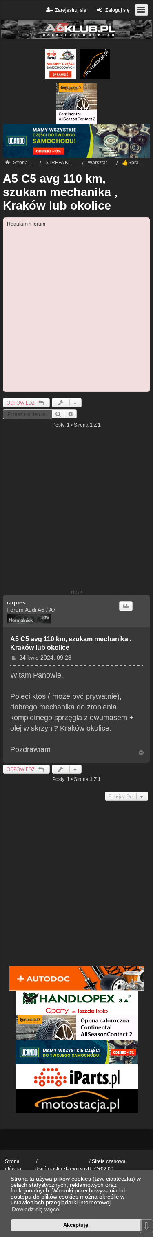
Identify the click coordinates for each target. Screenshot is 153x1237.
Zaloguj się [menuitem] (117, 10)
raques (16, 602)
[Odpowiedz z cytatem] (126, 606)
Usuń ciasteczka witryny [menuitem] (61, 1169)
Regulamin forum (26, 224)
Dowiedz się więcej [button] (36, 1209)
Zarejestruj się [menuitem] (70, 10)
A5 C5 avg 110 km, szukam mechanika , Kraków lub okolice (60, 192)
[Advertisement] (76, 308)
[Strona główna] (76, 29)
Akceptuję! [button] (76, 1225)
